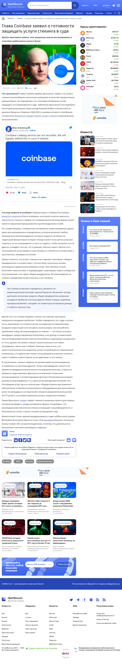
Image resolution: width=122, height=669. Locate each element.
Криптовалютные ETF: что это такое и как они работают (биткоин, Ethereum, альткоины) (102, 278)
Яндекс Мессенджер (17, 454)
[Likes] (69, 440)
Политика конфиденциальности (105, 615)
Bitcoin (52, 613)
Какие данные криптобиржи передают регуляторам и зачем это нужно (102, 295)
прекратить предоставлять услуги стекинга (36, 116)
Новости (5, 13)
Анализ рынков (31, 625)
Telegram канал (62, 454)
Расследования (18, 13)
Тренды (89, 13)
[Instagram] (91, 600)
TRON (51, 636)
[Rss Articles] (104, 600)
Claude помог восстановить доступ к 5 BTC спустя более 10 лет (39, 540)
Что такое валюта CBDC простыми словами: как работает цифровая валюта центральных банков (101, 260)
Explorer (85, 5)
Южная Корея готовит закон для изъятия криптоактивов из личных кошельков (106, 141)
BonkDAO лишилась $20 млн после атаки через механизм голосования (106, 163)
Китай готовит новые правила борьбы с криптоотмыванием (106, 151)
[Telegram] (78, 600)
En (76, 651)
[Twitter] (71, 600)
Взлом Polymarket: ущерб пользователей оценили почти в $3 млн (105, 175)
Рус (75, 648)
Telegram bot (78, 621)
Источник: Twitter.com (70, 206)
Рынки (20, 18)
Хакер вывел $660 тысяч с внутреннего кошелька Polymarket (63, 503)
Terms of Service (103, 619)
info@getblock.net (113, 584)
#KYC (18, 461)
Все (3, 613)
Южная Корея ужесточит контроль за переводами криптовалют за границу (64, 540)
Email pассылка (41, 454)
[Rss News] (98, 600)
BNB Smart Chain (55, 644)
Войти (107, 5)
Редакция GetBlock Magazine (21, 435)
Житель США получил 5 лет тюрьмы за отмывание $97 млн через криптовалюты (38, 503)
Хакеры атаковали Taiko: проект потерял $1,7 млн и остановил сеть (12, 503)
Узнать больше (64, 564)
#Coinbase (7, 461)
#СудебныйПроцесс (45, 461)
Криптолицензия (80, 625)
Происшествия (34, 13)
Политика (99, 13)
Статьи (109, 13)
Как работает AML (80, 613)
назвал (23, 400)
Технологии (47, 13)
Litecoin (52, 633)
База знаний (30, 633)
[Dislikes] (74, 440)
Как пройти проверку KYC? (100, 246)
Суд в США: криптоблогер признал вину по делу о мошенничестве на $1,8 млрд (106, 197)
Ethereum (53, 617)
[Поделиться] (16, 440)
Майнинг (79, 13)
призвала (48, 420)
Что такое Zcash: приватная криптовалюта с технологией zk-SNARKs (101, 231)
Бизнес (5, 617)
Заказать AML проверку (36, 564)
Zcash (51, 625)
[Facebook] (84, 600)
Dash (51, 629)
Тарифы (76, 617)
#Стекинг (29, 461)
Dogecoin (52, 640)
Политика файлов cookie (107, 623)
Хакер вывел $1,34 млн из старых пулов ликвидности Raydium (105, 209)
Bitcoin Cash (54, 621)
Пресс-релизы (31, 629)
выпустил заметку (11, 216)
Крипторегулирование (64, 13)
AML (95, 5)
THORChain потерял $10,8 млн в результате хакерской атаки (12, 540)
